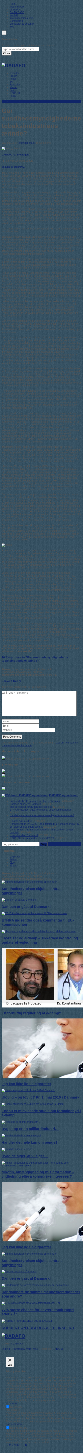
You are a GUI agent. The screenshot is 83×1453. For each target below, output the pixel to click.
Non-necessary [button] (14, 1424)
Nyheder (14, 73)
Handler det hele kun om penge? (30, 1142)
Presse (13, 76)
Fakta (13, 96)
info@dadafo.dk (26, 142)
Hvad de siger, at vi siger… (25, 1156)
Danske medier (29, 101)
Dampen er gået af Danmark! (25, 804)
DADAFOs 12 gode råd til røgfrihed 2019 (32, 838)
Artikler (13, 859)
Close (6, 53)
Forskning (15, 84)
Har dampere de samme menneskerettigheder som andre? (42, 815)
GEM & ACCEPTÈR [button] (16, 1445)
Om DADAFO (17, 12)
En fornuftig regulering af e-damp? (31, 1013)
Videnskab (15, 9)
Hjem (13, 3)
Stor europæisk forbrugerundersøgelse (31, 806)
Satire (13, 90)
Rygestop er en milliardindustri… (30, 1129)
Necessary (16, 1407)
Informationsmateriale (21, 18)
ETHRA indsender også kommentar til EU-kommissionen (41, 809)
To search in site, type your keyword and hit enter (28, 45)
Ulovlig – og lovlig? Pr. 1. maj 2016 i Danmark (40, 1097)
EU (11, 81)
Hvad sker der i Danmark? (24, 835)
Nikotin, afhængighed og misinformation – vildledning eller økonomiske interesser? (38, 1174)
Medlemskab (17, 6)
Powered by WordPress (25, 1349)
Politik (13, 78)
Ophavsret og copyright (22, 23)
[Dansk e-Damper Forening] (13, 65)
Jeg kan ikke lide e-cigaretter (26, 1084)
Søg (12, 26)
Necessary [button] (11, 1403)
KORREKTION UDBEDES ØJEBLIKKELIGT (38, 1328)
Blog (4, 101)
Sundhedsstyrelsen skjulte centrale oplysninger (35, 801)
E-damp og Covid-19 (21, 821)
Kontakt (14, 15)
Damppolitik (16, 21)
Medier (13, 87)
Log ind (6, 1349)
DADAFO (15, 93)
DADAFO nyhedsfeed (63, 795)
